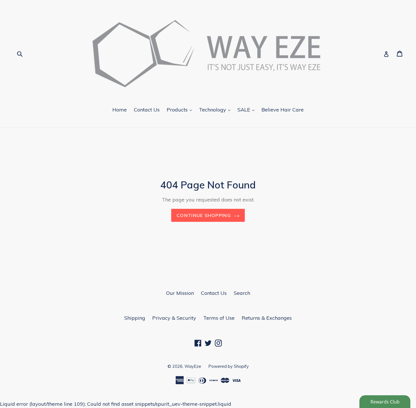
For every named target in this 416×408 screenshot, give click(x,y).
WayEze (193, 366)
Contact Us (147, 109)
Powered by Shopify (228, 366)
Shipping (134, 318)
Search (242, 293)
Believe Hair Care (282, 109)
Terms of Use (219, 318)
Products (181, 109)
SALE (247, 109)
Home (119, 109)
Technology (216, 109)
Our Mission (180, 293)
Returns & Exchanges (267, 318)
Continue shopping (204, 215)
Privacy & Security (174, 318)
